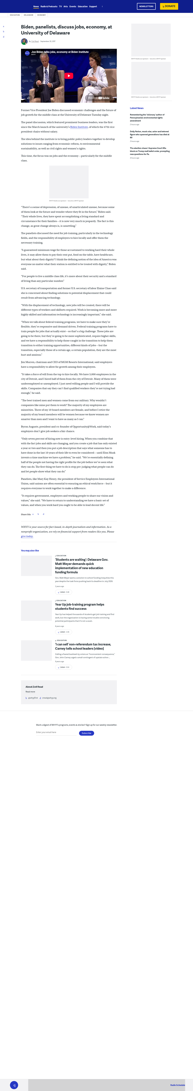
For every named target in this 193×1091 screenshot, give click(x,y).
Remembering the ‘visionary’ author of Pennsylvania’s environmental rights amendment (147, 117)
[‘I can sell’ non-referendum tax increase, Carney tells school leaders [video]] (36, 655)
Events (72, 6)
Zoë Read (35, 41)
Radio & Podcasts (49, 6)
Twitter (38, 514)
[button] (14, 1085)
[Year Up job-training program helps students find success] (36, 612)
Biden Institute (79, 127)
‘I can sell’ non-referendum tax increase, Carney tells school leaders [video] (83, 646)
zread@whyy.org (49, 697)
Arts (66, 6)
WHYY (17, 6)
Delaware (28, 15)
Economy (41, 15)
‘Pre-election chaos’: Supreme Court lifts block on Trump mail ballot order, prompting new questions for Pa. (150, 151)
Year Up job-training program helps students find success (79, 606)
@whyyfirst (33, 697)
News (36, 6)
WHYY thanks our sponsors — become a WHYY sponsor (66, 201)
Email (43, 514)
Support (93, 6)
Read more (30, 691)
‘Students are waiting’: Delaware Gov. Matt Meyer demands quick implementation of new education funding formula (81, 565)
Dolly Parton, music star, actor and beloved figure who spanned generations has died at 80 (149, 134)
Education (83, 6)
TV (60, 6)
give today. (27, 536)
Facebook (33, 514)
